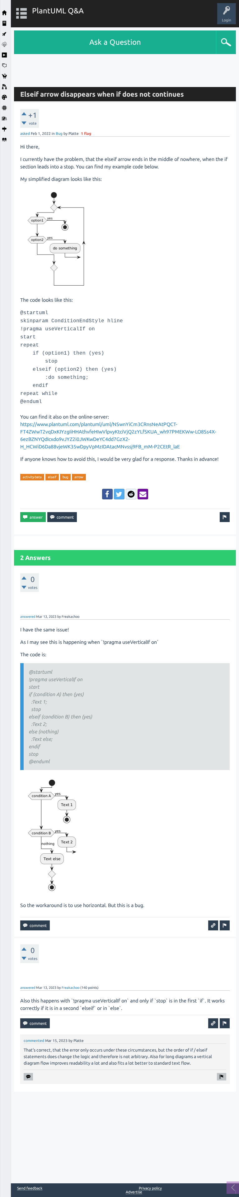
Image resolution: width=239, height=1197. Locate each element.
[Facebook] (107, 494)
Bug (59, 133)
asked (25, 133)
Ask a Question (115, 42)
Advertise (134, 1192)
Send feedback (29, 1188)
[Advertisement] (125, 68)
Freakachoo (70, 987)
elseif (52, 477)
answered (27, 616)
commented (34, 1041)
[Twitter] (119, 494)
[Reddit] (131, 494)
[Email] (143, 494)
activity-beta (32, 477)
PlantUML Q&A (58, 11)
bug (65, 477)
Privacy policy (150, 1188)
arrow (78, 477)
